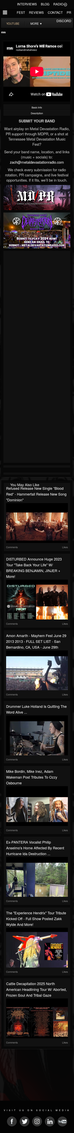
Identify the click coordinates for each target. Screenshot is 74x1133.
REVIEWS (36, 12)
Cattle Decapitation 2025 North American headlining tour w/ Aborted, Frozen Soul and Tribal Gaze (36, 989)
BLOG (45, 4)
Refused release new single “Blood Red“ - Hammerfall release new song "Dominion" (36, 494)
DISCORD (63, 21)
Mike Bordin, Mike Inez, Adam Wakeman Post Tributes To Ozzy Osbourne (31, 777)
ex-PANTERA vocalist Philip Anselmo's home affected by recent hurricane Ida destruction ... (35, 847)
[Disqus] (37, 305)
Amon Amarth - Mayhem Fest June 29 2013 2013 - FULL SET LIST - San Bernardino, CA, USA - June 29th (36, 641)
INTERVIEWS (27, 4)
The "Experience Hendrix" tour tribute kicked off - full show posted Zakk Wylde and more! (36, 918)
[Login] (65, 4)
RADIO (58, 4)
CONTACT (55, 12)
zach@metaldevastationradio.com (37, 162)
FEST (21, 12)
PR (69, 12)
